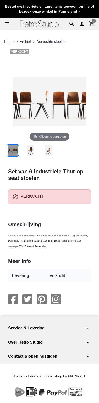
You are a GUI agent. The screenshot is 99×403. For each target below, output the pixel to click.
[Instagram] (56, 299)
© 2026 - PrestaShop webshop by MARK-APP (49, 376)
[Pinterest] (42, 299)
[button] (72, 24)
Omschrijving (24, 224)
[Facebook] (13, 299)
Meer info (19, 261)
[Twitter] (27, 299)
